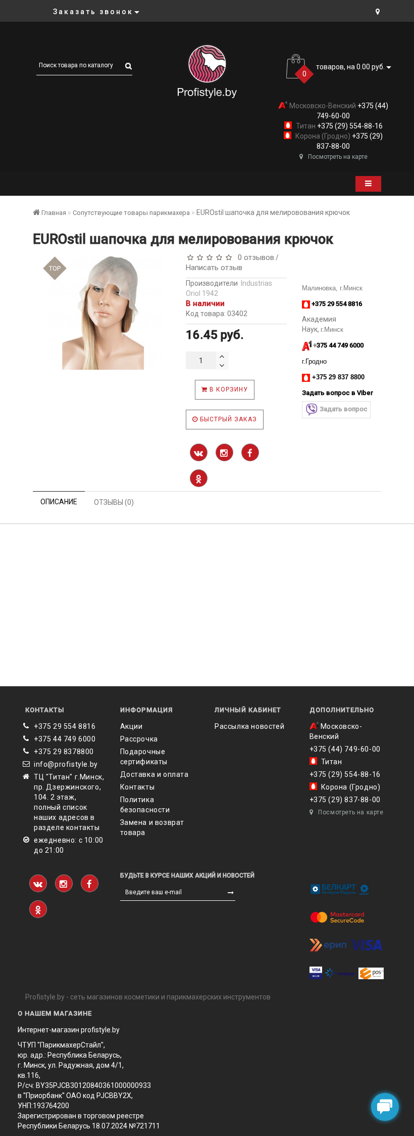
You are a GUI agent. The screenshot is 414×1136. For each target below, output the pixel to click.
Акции (131, 726)
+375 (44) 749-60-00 (345, 749)
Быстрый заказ (227, 419)
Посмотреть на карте (338, 156)
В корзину (228, 389)
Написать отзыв (214, 267)
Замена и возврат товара (152, 827)
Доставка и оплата (154, 774)
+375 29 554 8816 (65, 726)
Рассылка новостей (249, 726)
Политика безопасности (145, 805)
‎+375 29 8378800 (64, 752)
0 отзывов (254, 257)
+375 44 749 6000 (65, 739)
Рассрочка (139, 739)
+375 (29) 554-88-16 (349, 126)
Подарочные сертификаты (144, 757)
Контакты (137, 787)
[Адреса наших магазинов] (378, 12)
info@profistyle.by (66, 764)
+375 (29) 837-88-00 (345, 800)
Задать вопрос (344, 409)
